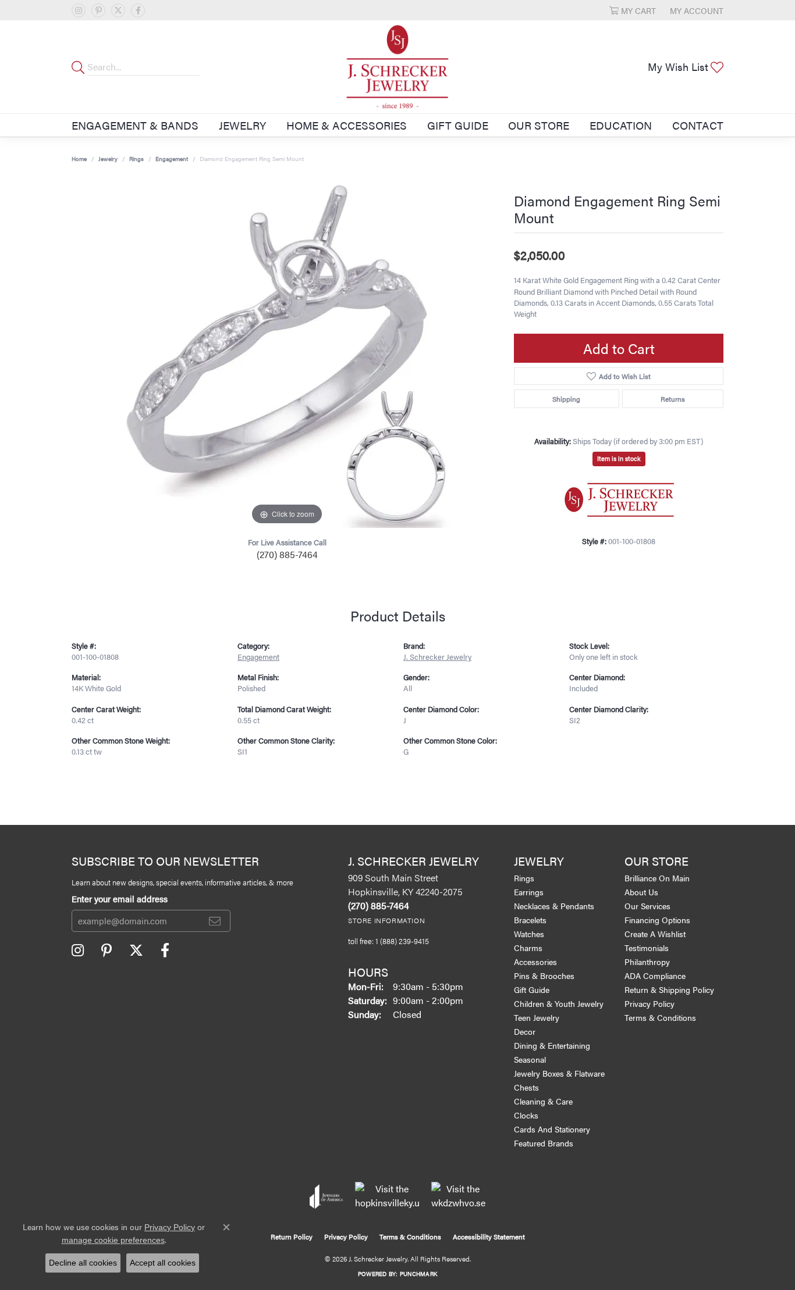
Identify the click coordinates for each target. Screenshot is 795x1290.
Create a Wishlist (655, 933)
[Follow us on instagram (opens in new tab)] (79, 10)
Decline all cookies (83, 1262)
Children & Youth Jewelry (559, 1003)
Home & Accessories (346, 125)
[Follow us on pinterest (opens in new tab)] (98, 10)
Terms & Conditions (660, 1017)
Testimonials (646, 947)
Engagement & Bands (135, 125)
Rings (136, 159)
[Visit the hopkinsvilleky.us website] (387, 1196)
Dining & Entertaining (552, 1045)
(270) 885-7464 (287, 554)
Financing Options (657, 919)
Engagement (171, 159)
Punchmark (418, 1274)
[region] (287, 353)
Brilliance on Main (657, 878)
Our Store (538, 125)
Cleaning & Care (543, 1101)
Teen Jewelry (536, 1017)
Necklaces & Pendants (554, 906)
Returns (673, 399)
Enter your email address (120, 898)
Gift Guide (457, 125)
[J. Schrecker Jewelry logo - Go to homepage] (398, 66)
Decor (524, 1031)
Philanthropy (647, 961)
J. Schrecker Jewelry (437, 657)
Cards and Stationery (552, 1129)
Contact (697, 125)
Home (79, 159)
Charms (528, 947)
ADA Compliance (655, 975)
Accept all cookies (163, 1262)
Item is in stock (619, 458)
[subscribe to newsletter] (215, 920)
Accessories (535, 961)
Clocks (526, 1115)
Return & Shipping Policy (669, 989)
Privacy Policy (649, 1003)
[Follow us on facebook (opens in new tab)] (138, 10)
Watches (529, 933)
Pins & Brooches (544, 975)
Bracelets (530, 919)
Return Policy (292, 1236)
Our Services (647, 906)
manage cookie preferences (113, 1240)
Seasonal (530, 1059)
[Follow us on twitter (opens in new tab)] (118, 10)
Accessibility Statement (489, 1236)
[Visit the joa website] (326, 1196)
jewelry (108, 159)
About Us (641, 892)
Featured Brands (543, 1143)
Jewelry (242, 125)
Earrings (529, 892)
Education (621, 125)
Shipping (566, 399)
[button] (632, 10)
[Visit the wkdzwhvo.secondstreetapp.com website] (458, 1196)
